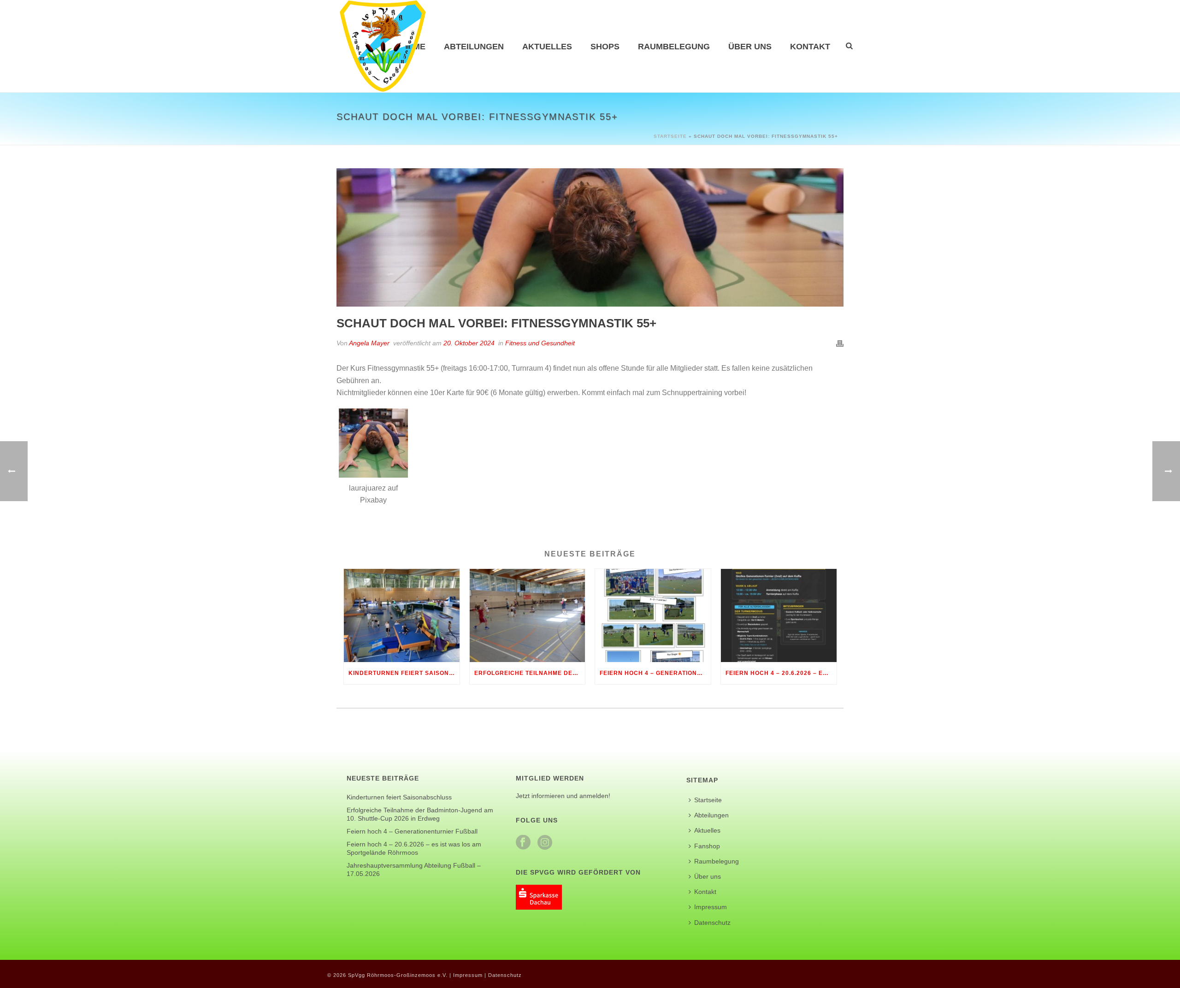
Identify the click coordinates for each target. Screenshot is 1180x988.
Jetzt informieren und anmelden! (563, 795)
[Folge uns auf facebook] (523, 843)
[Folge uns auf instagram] (544, 843)
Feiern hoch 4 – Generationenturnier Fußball (655, 673)
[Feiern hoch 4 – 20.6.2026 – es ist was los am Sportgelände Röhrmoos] (779, 615)
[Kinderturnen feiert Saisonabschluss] (402, 615)
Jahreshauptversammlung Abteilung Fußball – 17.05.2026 (414, 869)
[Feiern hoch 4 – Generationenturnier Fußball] (653, 615)
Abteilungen (474, 46)
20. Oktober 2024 (469, 343)
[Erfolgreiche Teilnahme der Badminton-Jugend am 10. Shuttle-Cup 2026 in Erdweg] (527, 615)
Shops (605, 46)
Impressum (710, 907)
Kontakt (810, 46)
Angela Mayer (369, 343)
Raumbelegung (674, 46)
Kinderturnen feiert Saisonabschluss (404, 673)
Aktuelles (547, 46)
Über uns (750, 46)
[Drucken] (840, 343)
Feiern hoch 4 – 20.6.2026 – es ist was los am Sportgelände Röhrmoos (781, 673)
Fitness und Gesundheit (540, 343)
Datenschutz (712, 922)
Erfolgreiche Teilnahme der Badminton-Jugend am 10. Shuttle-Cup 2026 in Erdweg (529, 673)
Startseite (670, 136)
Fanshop (707, 846)
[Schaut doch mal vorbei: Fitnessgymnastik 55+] (590, 237)
